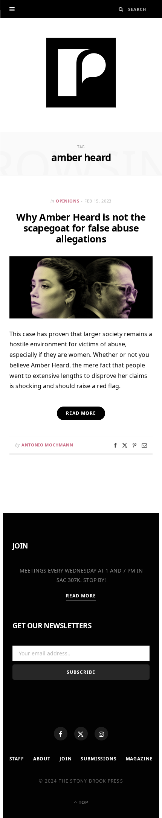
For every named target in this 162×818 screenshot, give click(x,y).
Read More (81, 596)
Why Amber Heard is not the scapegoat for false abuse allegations (80, 227)
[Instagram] (101, 733)
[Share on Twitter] (124, 445)
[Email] (144, 445)
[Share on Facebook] (115, 445)
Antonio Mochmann (47, 445)
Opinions (67, 201)
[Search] (121, 9)
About (41, 759)
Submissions (98, 759)
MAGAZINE (139, 759)
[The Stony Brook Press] (81, 72)
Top (83, 802)
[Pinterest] (134, 445)
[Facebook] (60, 733)
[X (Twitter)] (81, 733)
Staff (16, 759)
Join (66, 759)
